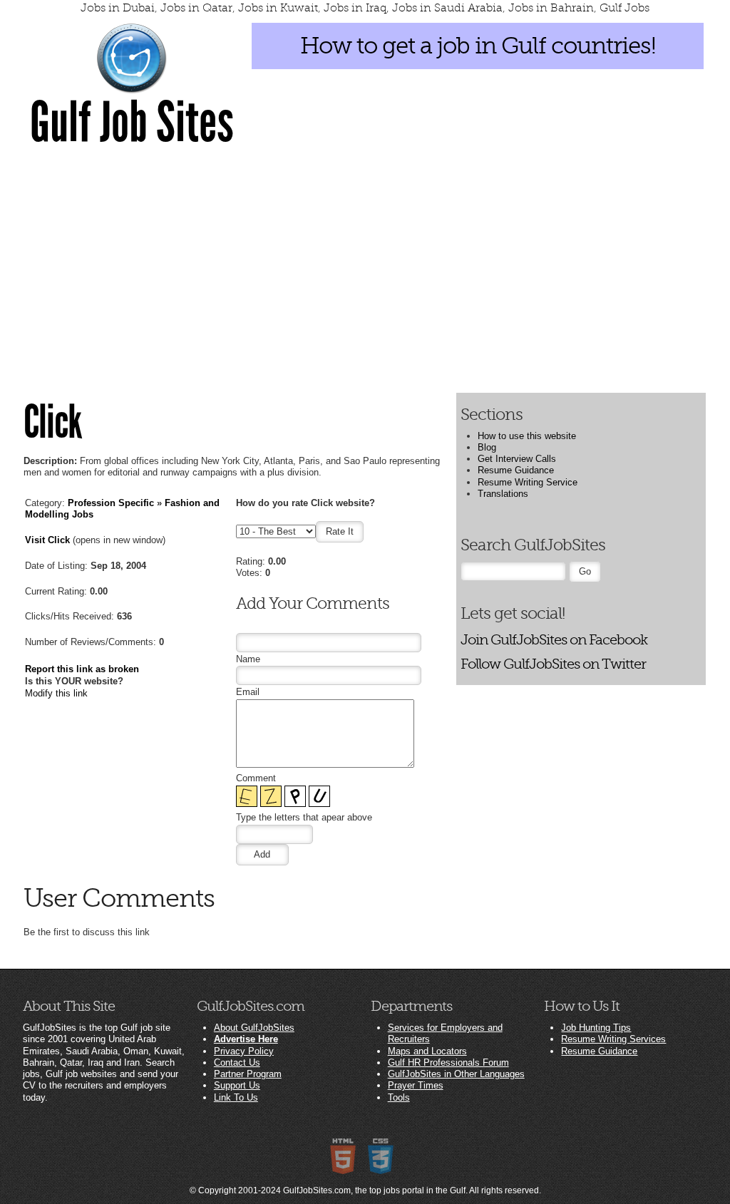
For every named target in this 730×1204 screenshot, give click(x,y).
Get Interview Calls (517, 458)
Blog (487, 447)
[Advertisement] (365, 261)
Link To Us (236, 1097)
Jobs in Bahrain (551, 7)
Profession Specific (111, 503)
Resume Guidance (516, 470)
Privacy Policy (244, 1051)
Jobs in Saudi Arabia (447, 7)
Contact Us (237, 1062)
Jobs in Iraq (355, 7)
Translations (503, 493)
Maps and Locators (427, 1051)
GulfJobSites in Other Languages (456, 1074)
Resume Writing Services (613, 1039)
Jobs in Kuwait (278, 7)
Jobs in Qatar (196, 7)
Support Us (237, 1085)
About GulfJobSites (254, 1027)
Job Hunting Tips (596, 1027)
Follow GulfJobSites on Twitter (553, 664)
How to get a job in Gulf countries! (478, 45)
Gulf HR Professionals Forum (448, 1062)
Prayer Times (415, 1085)
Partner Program (248, 1074)
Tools (399, 1097)
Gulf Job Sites (132, 122)
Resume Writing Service (527, 482)
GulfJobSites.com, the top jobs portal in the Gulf (374, 1190)
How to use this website (527, 436)
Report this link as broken (82, 669)
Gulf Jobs (624, 7)
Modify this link (56, 693)
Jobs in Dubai (118, 7)
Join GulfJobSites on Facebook (554, 639)
